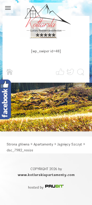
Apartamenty (43, 144)
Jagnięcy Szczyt (69, 144)
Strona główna (18, 144)
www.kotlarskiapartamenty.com (46, 175)
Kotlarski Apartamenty (46, 20)
